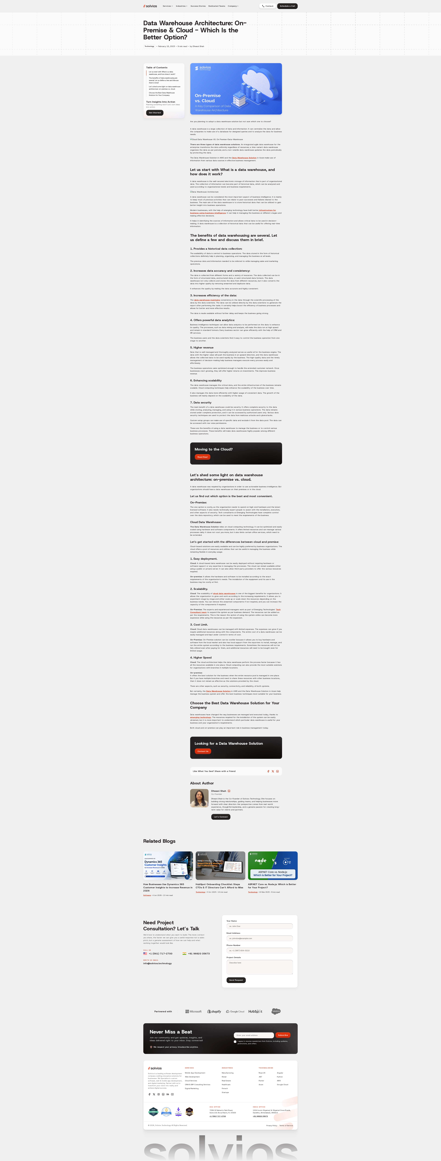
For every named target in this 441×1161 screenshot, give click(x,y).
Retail (224, 1077)
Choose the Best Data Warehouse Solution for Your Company (162, 94)
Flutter (261, 1081)
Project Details (234, 957)
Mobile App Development (195, 1073)
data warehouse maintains (207, 300)
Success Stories (198, 6)
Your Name (232, 921)
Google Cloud (282, 1085)
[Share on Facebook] (268, 771)
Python (280, 1077)
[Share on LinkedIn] (277, 771)
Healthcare (226, 1085)
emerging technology (200, 717)
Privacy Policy (271, 1125)
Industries (181, 6)
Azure (261, 1085)
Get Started (155, 112)
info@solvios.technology (157, 963)
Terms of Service (286, 1125)
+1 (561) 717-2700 (160, 953)
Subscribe (283, 1035)
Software (147, 895)
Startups (225, 1092)
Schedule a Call (287, 6)
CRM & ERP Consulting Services (197, 1085)
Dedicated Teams (216, 6)
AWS (279, 1081)
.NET (260, 1077)
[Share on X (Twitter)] (273, 771)
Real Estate (226, 1081)
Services (167, 6)
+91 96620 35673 (199, 953)
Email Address (233, 933)
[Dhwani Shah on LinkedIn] (229, 791)
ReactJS (262, 1073)
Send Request (236, 980)
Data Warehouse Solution (244, 158)
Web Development (192, 1077)
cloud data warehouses (224, 593)
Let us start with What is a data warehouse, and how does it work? (162, 73)
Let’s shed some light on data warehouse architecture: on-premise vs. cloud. (164, 88)
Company (232, 6)
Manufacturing (227, 1073)
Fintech (225, 1088)
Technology (149, 46)
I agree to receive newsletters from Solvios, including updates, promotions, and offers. (263, 1042)
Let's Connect (221, 817)
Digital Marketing (192, 1088)
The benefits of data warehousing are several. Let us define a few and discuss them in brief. (164, 80)
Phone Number (234, 945)
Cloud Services (191, 1081)
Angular (280, 1073)
